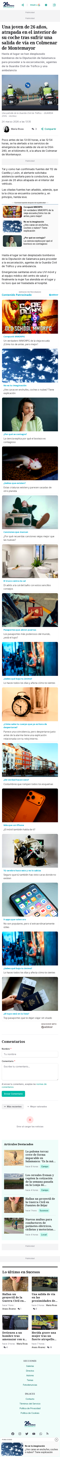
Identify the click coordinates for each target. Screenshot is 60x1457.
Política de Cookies (30, 1413)
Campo (45, 1166)
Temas (30, 1380)
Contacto (30, 1399)
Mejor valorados (38, 1106)
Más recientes (14, 1106)
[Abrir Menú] (54, 5)
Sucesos (44, 1210)
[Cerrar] (56, 1439)
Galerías (30, 1366)
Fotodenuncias (30, 1385)
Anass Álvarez (9, 1308)
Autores (30, 1375)
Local (44, 1234)
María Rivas (51, 1305)
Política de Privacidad (30, 1408)
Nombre (7, 1049)
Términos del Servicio (30, 1403)
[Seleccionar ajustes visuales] (46, 5)
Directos (30, 1370)
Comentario (8, 1061)
